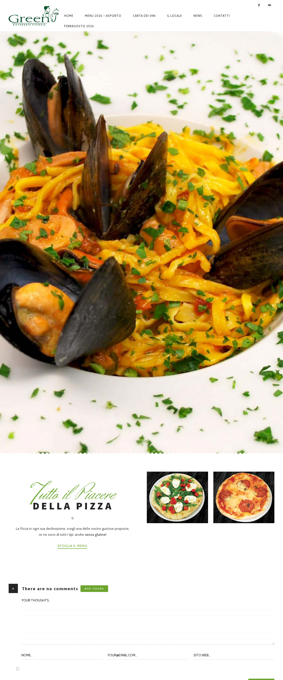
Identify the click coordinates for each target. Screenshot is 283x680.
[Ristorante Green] (34, 15)
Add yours (94, 588)
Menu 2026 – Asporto (103, 15)
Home (68, 15)
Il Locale (174, 15)
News (197, 15)
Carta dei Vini (144, 15)
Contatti (222, 15)
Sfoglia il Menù (72, 546)
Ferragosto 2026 (79, 26)
